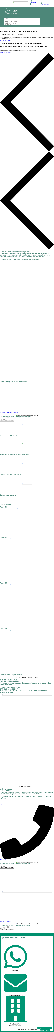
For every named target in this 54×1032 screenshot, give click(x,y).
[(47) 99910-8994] (30, 4)
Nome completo (3, 418)
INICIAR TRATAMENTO (6, 40)
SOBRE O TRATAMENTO (6, 52)
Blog (6, 12)
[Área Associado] (41, 3)
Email (1, 419)
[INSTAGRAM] (31, 1)
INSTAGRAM (33, 2)
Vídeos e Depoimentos (11, 11)
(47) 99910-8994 (33, 6)
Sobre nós (8, 14)
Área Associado (45, 4)
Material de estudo (11, 13)
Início (6, 9)
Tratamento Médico (11, 10)
